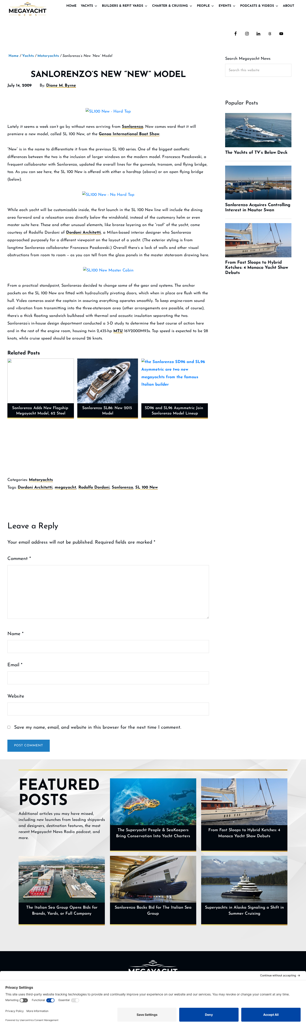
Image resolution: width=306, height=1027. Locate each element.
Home (71, 6)
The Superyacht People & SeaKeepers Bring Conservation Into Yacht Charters (153, 833)
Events (225, 6)
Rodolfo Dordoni (94, 488)
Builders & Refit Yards (122, 6)
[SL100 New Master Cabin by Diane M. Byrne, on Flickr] (108, 271)
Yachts (87, 6)
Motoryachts (41, 480)
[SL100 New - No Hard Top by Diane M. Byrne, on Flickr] (108, 195)
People (203, 6)
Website (15, 696)
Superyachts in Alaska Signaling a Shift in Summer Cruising (244, 911)
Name (15, 634)
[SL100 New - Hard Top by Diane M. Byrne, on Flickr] (108, 112)
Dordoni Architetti (83, 233)
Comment (19, 558)
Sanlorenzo (132, 127)
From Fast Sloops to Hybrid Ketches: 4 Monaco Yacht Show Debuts (244, 833)
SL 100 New (146, 488)
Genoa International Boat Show (129, 134)
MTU (118, 331)
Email (14, 665)
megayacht (65, 488)
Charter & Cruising (170, 6)
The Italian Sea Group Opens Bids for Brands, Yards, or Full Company (61, 911)
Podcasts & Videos (257, 6)
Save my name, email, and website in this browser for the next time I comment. (97, 727)
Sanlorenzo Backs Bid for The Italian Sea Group (153, 911)
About (288, 6)
